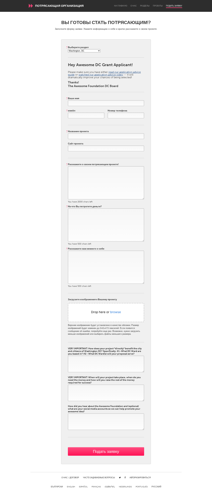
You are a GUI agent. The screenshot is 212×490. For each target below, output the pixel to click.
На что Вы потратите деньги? (84, 206)
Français (96, 487)
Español (83, 487)
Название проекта (77, 131)
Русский (156, 487)
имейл (70, 110)
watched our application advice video (101, 74)
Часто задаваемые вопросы (99, 477)
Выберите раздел (77, 47)
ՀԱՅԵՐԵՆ (110, 487)
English (71, 487)
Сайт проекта (75, 143)
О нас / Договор (70, 477)
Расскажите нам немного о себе (85, 248)
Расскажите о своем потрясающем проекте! (92, 164)
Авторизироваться (140, 477)
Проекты (158, 6)
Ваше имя (72, 98)
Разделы (145, 6)
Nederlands (125, 487)
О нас (134, 6)
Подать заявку (174, 6)
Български (57, 487)
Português (142, 487)
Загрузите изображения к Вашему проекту (92, 299)
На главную (120, 6)
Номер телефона (117, 110)
